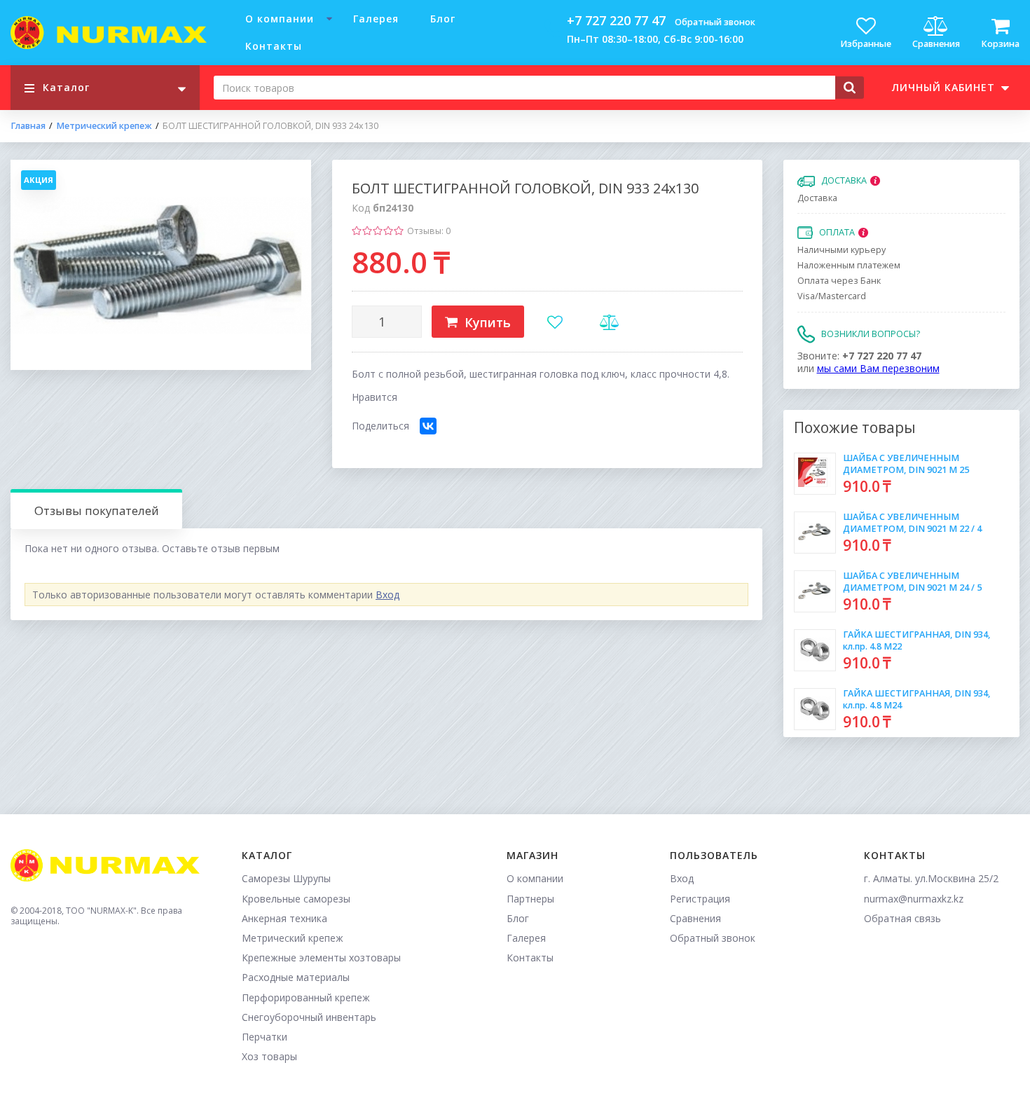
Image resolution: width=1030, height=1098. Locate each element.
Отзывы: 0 (429, 231)
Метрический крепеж (104, 126)
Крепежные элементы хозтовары (321, 957)
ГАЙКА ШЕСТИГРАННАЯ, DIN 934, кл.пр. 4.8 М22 (916, 640)
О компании (279, 18)
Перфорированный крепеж (306, 997)
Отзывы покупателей (96, 510)
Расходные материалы (296, 977)
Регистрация (700, 898)
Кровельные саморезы (296, 898)
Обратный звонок (715, 22)
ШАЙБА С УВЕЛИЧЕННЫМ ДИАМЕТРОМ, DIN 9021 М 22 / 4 (912, 522)
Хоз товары (269, 1056)
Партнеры (530, 898)
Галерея (376, 18)
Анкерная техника (284, 918)
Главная (28, 126)
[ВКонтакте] (428, 426)
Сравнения (695, 918)
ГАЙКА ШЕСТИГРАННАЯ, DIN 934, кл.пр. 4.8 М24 (916, 699)
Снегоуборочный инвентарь (309, 1017)
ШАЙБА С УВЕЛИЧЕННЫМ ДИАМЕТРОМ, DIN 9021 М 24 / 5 (912, 581)
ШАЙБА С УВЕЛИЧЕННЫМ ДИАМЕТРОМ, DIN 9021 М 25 (906, 463)
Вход (387, 594)
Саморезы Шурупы (286, 878)
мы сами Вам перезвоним (878, 368)
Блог (442, 18)
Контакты (273, 46)
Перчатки (264, 1036)
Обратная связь (902, 918)
